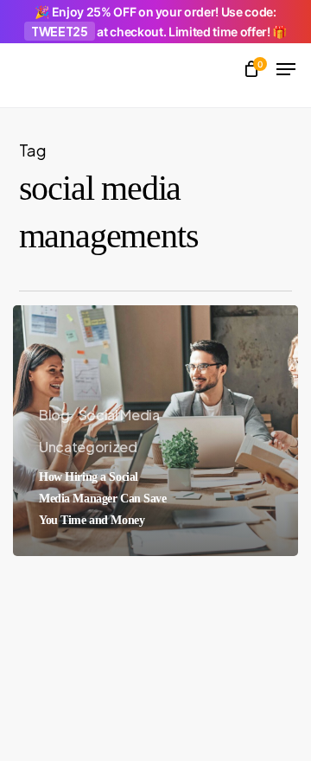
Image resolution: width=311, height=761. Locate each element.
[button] (285, 69)
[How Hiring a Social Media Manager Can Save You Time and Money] (155, 430)
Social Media (119, 415)
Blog (54, 415)
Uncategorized (88, 447)
